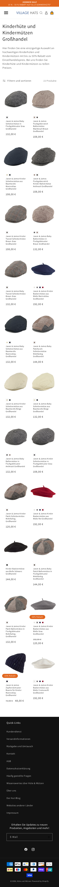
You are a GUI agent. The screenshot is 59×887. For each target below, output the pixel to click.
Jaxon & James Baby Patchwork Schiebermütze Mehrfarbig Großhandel (42, 351)
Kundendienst (14, 731)
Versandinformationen (18, 738)
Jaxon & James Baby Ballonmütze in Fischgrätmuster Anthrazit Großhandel (15, 462)
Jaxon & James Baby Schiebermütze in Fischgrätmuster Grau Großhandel (15, 125)
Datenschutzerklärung (18, 768)
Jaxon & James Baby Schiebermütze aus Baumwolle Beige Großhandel (42, 407)
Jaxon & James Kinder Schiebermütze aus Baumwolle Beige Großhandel (16, 407)
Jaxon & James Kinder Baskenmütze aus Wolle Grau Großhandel (43, 630)
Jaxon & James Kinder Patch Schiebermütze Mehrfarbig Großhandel (16, 517)
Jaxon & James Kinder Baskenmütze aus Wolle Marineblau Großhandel (43, 295)
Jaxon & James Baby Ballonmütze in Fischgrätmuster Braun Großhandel (42, 240)
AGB (9, 761)
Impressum (13, 812)
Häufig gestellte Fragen (19, 775)
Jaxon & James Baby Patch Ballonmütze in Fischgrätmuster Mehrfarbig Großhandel (42, 573)
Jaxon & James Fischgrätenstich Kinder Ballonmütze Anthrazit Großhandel (42, 182)
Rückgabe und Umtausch (20, 746)
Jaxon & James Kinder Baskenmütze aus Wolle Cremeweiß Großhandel (43, 689)
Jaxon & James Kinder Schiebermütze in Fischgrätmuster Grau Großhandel (43, 462)
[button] (6, 13)
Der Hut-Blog (13, 798)
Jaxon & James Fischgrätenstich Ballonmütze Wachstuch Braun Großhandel (40, 126)
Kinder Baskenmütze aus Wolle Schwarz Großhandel (15, 571)
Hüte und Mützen (24, 881)
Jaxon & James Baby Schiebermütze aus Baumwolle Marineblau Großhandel (15, 351)
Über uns (11, 790)
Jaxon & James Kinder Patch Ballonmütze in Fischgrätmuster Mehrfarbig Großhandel (16, 631)
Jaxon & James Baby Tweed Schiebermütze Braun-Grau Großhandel (16, 295)
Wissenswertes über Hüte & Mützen (25, 783)
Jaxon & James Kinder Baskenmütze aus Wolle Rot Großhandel (43, 516)
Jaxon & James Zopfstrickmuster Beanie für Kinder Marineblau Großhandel (13, 690)
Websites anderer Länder (20, 805)
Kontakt (11, 753)
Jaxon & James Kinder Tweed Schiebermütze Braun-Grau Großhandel (16, 240)
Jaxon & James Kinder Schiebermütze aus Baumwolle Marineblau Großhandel (16, 183)
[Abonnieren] (48, 837)
